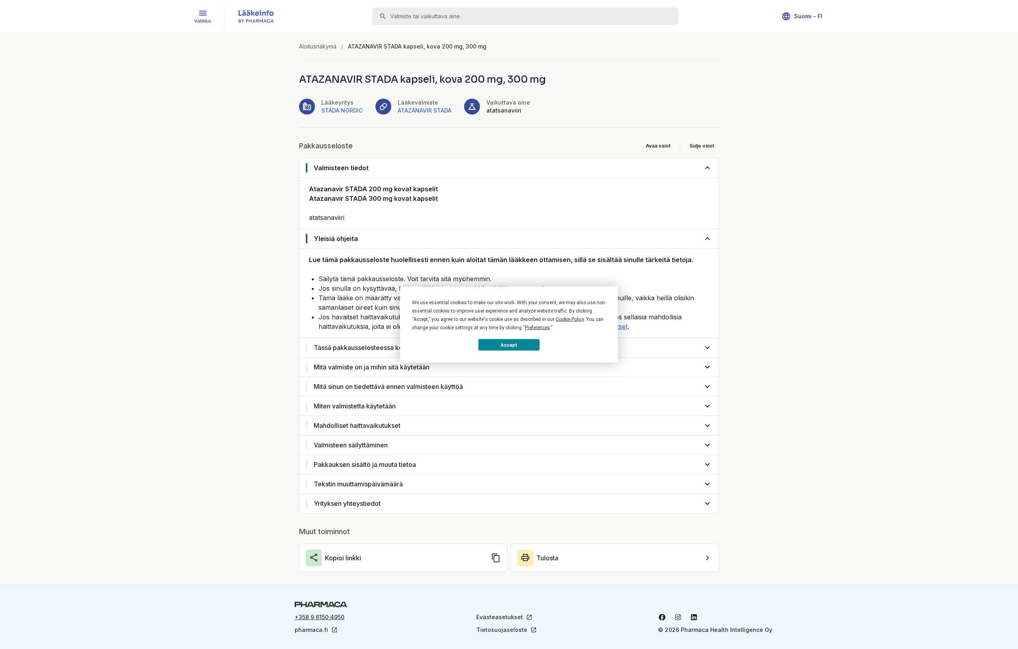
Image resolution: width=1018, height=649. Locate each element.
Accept (509, 345)
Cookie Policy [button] (570, 319)
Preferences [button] (537, 327)
